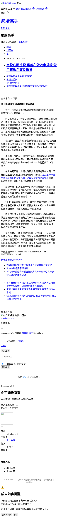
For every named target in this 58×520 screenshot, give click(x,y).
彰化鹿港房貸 (12, 83)
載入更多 (5, 351)
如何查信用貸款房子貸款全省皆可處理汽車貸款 (29, 265)
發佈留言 (5, 367)
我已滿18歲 (6, 515)
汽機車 (21, 341)
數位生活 (23, 42)
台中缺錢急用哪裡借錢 (17, 268)
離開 (15, 515)
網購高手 (9, 21)
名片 (8, 54)
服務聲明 (29, 482)
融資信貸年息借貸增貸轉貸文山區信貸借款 (26, 86)
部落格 (9, 50)
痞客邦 (25, 333)
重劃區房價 (11, 79)
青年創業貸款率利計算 (12, 260)
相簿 (8, 47)
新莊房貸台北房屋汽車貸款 (19, 76)
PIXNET (13, 480)
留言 (31, 333)
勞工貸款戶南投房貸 (16, 275)
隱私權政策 (48, 480)
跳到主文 (5, 28)
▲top (3, 345)
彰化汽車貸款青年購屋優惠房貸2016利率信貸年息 (30, 272)
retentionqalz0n (7, 318)
